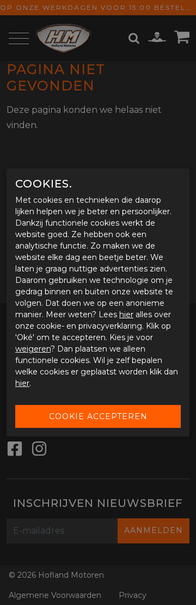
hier (126, 314)
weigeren (33, 349)
